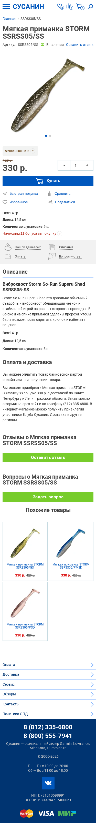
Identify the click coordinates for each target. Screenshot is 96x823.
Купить (53, 180)
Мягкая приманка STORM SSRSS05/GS (25, 566)
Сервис (9, 684)
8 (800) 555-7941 (48, 736)
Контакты (11, 704)
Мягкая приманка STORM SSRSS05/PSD (25, 626)
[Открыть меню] (6, 6)
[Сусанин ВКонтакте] (48, 783)
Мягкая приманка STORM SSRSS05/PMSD (70, 566)
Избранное (18, 202)
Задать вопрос (48, 496)
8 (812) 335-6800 (48, 727)
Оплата (9, 665)
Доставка (11, 674)
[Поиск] (90, 6)
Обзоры (9, 694)
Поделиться (64, 202)
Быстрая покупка (23, 193)
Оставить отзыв (79, 45)
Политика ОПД (15, 714)
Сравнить (62, 193)
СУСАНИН (28, 6)
